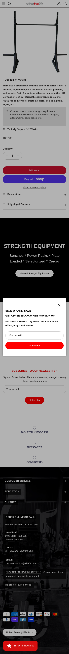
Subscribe (34, 345)
